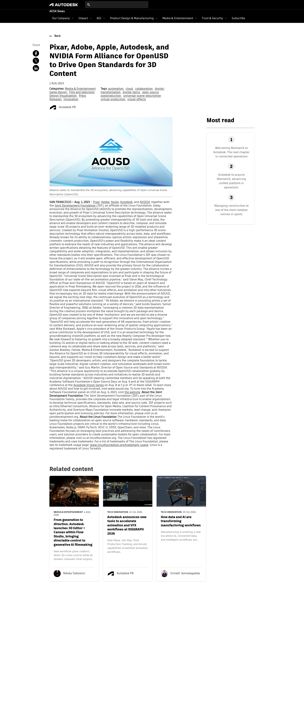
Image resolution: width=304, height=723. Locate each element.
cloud (130, 88)
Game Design (58, 92)
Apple (115, 202)
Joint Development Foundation (75, 205)
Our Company (61, 18)
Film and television (82, 92)
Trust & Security (212, 18)
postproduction (111, 96)
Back (57, 36)
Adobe (105, 202)
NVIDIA (145, 202)
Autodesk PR (67, 107)
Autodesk (126, 202)
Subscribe (238, 18)
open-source (150, 92)
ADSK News (57, 11)
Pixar (96, 202)
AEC (99, 18)
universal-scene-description (142, 96)
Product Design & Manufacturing (132, 18)
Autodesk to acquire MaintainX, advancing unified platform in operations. (231, 181)
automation (116, 88)
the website (132, 392)
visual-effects (136, 99)
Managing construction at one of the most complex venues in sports (231, 210)
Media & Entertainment (177, 18)
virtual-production (113, 99)
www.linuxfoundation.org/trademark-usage (119, 445)
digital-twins (132, 92)
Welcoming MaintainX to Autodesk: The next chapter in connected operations (231, 152)
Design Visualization (63, 96)
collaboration (144, 88)
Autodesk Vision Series (88, 385)
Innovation (71, 99)
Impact (83, 18)
